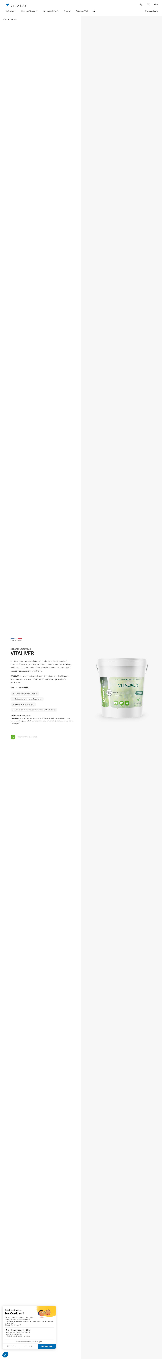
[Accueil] (16, 5)
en (155, 9)
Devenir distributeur (151, 11)
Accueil (5, 19)
